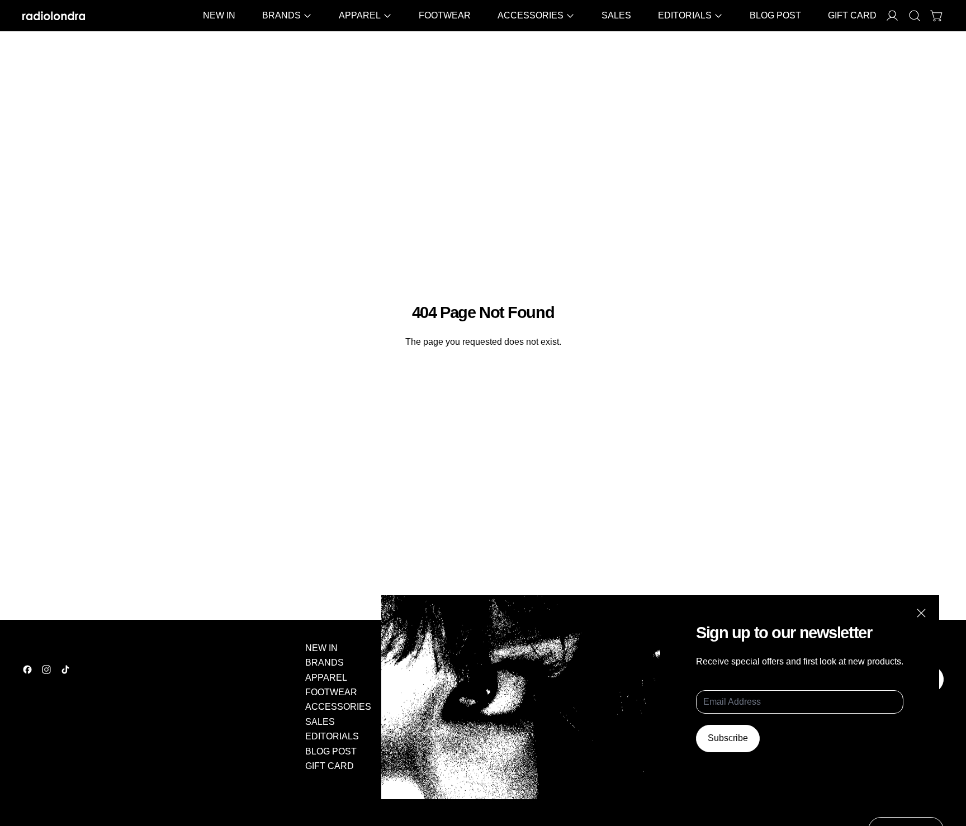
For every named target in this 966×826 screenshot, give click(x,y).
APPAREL (326, 677)
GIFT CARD (852, 15)
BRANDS (324, 662)
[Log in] (892, 15)
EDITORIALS (332, 736)
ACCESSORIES (338, 706)
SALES (616, 15)
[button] (914, 15)
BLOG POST (775, 15)
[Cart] (937, 15)
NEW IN (219, 15)
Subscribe (728, 738)
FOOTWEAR (445, 15)
